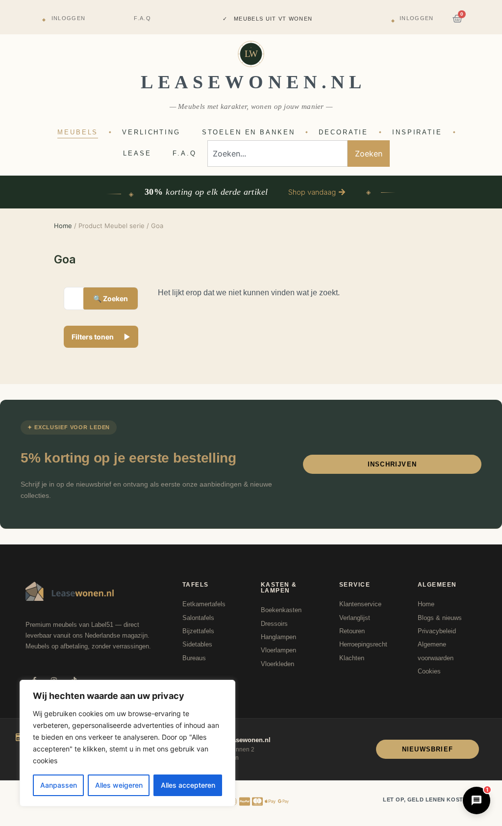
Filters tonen (101, 337)
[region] (127, 743)
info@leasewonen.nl (240, 740)
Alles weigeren (119, 785)
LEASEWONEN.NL (253, 82)
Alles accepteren (188, 785)
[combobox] (277, 153)
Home (63, 226)
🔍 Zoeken (110, 298)
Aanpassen (58, 785)
